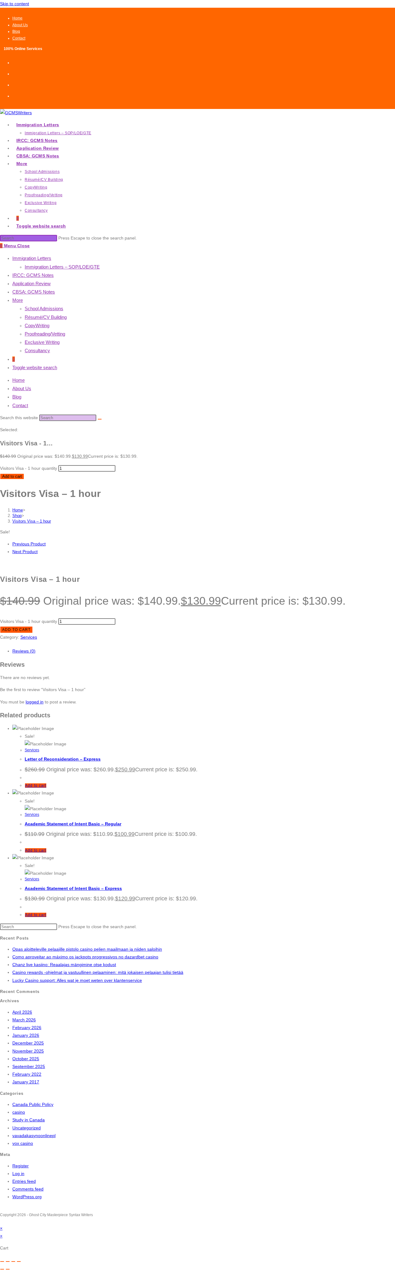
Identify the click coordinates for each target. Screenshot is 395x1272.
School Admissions (44, 308)
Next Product (25, 551)
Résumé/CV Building (46, 317)
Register (20, 1165)
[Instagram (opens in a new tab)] (14, 73)
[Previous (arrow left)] (2, 1269)
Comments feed (28, 1189)
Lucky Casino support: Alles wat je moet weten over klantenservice (77, 980)
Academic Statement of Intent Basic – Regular (73, 823)
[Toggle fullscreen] (8, 1261)
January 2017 (25, 1081)
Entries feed (24, 1181)
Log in (18, 1173)
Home (17, 18)
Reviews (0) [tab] (23, 651)
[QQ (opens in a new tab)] (14, 95)
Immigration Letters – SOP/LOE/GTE (62, 266)
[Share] (13, 1261)
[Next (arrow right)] (8, 1269)
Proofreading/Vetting (45, 333)
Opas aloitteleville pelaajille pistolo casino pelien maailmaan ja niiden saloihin (87, 949)
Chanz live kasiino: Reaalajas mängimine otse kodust (64, 964)
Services (28, 637)
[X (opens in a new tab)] (14, 62)
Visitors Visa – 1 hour (31, 521)
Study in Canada (28, 1119)
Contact (18, 38)
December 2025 (28, 1043)
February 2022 (26, 1074)
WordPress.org (27, 1196)
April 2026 (22, 1012)
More (17, 300)
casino (18, 1112)
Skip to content (14, 3)
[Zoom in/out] (2, 1261)
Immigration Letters (31, 258)
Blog (16, 31)
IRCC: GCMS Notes (33, 275)
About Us (20, 25)
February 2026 (26, 1027)
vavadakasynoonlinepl (34, 1135)
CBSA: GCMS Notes (33, 291)
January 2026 (25, 1035)
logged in (35, 701)
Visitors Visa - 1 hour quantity (28, 468)
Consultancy (37, 350)
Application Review (31, 283)
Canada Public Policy (32, 1104)
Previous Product (29, 543)
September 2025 (28, 1066)
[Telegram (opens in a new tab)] (14, 84)
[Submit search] (100, 419)
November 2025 (28, 1051)
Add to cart (12, 476)
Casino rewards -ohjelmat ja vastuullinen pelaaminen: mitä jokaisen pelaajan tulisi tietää (97, 972)
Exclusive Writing (42, 342)
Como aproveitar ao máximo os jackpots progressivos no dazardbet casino (85, 956)
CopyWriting (37, 325)
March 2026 (24, 1019)
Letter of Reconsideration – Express (63, 759)
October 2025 (25, 1058)
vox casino (22, 1143)
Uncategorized (26, 1127)
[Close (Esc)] (19, 1261)
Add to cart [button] (35, 785)
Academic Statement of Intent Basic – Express (73, 888)
